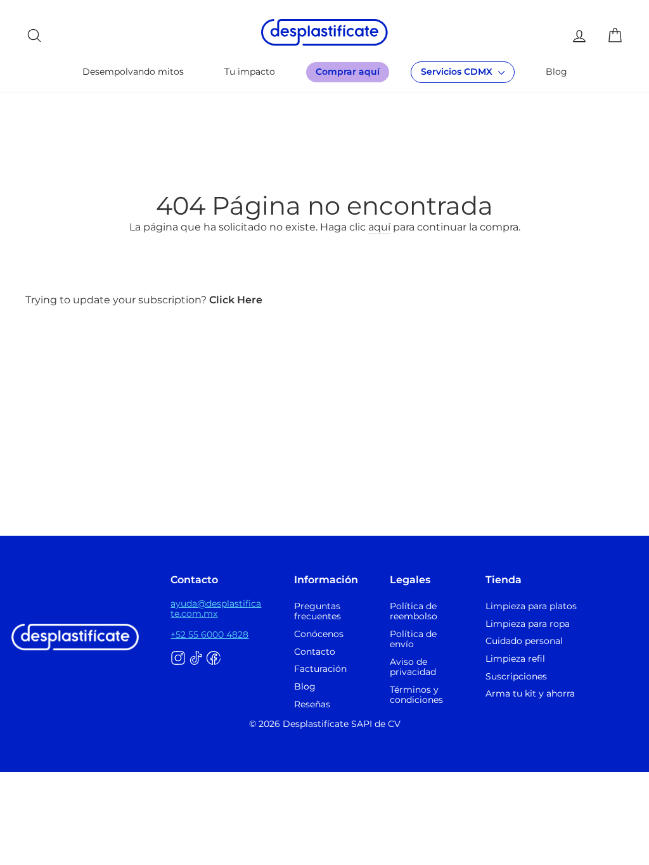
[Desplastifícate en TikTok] (195, 658)
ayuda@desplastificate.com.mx (215, 608)
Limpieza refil (515, 658)
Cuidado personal (524, 641)
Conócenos (319, 634)
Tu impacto (249, 71)
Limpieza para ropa (527, 624)
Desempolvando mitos (133, 71)
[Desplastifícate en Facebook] (213, 658)
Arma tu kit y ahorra (530, 693)
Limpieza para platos (531, 606)
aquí (379, 227)
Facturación (320, 669)
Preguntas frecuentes (317, 611)
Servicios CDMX (458, 71)
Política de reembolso (413, 611)
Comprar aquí (348, 71)
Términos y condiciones (416, 695)
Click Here (235, 300)
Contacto (314, 652)
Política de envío (413, 639)
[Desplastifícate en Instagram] (178, 658)
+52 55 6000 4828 (209, 634)
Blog (556, 71)
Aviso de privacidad (413, 667)
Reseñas (312, 704)
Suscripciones (516, 676)
